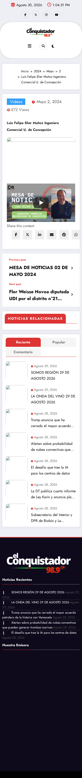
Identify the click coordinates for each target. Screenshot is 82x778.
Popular (58, 342)
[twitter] (27, 234)
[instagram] (46, 14)
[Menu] (29, 46)
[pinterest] (64, 234)
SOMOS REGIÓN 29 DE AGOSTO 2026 (50, 375)
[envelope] (51, 234)
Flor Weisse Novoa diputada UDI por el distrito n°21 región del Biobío (39, 295)
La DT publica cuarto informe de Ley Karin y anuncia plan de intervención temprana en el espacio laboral (53, 494)
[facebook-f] (25, 14)
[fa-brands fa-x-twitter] (35, 14)
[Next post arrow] (72, 294)
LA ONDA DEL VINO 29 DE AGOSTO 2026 (53, 399)
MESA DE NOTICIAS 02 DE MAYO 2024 (38, 271)
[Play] (41, 202)
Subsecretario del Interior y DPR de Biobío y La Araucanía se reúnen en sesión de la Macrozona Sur (52, 518)
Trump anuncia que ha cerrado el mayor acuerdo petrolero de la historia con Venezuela (52, 423)
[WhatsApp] (76, 234)
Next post (15, 284)
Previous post (17, 259)
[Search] (43, 46)
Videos (16, 102)
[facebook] (16, 234)
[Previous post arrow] (72, 268)
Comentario (23, 352)
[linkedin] (39, 234)
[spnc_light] (53, 46)
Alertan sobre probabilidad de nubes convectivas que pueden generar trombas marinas (51, 447)
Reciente (23, 342)
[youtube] (56, 14)
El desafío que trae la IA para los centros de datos (50, 470)
